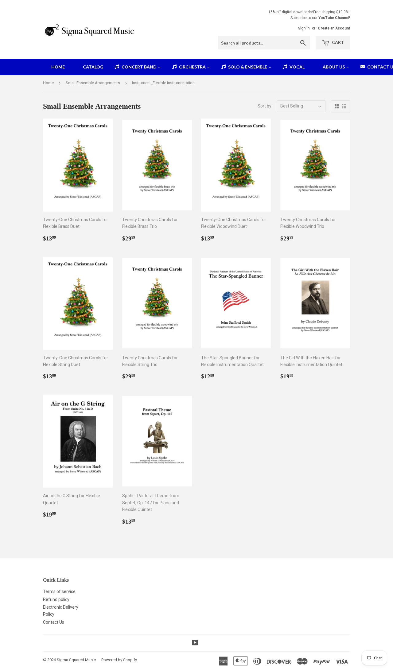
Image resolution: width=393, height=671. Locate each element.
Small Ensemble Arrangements (93, 82)
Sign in (303, 28)
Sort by (264, 105)
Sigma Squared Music (76, 659)
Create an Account (334, 28)
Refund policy (56, 599)
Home (48, 82)
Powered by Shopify (119, 659)
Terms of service (59, 591)
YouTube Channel (333, 18)
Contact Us (53, 622)
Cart (337, 42)
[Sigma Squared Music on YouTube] (195, 643)
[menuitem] (54, 67)
